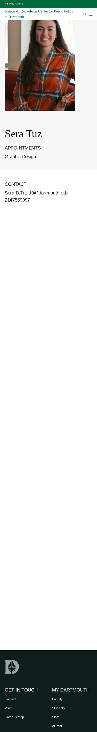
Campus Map (14, 717)
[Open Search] (85, 14)
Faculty (57, 699)
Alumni (57, 726)
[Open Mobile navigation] (90, 14)
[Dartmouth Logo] (14, 4)
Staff (55, 717)
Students (58, 708)
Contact (10, 699)
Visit (8, 708)
